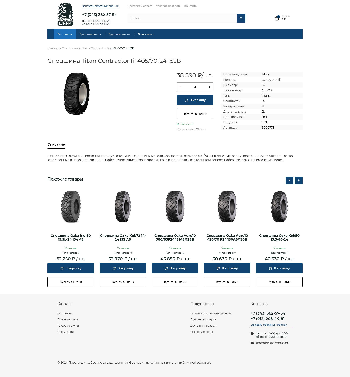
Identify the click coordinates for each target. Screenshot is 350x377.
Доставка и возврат (203, 325)
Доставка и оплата (140, 6)
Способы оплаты (201, 331)
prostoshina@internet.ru (271, 342)
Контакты (190, 6)
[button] (289, 180)
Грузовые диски (120, 34)
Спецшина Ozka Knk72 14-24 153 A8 (123, 238)
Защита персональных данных (210, 313)
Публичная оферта (203, 319)
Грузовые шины (90, 34)
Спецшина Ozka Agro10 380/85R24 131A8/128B (175, 238)
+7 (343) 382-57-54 (99, 15)
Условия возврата (168, 6)
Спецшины (64, 34)
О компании (146, 34)
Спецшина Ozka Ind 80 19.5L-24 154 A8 (71, 238)
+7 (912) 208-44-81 (268, 319)
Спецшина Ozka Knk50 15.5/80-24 (279, 238)
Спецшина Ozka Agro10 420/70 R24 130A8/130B (227, 238)
